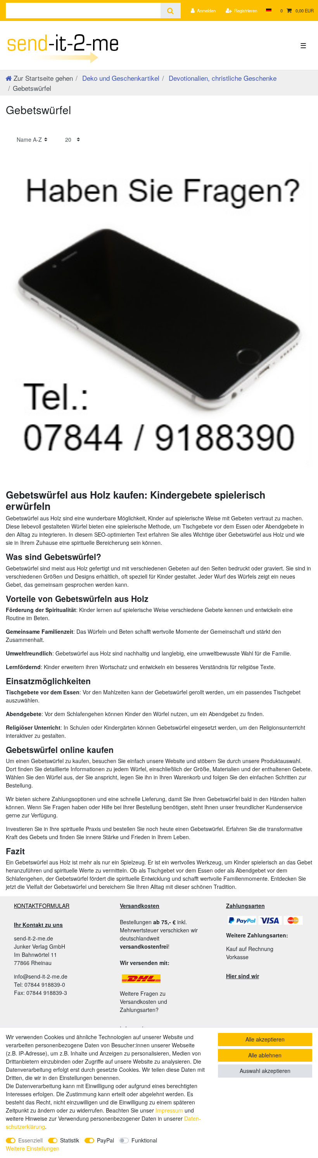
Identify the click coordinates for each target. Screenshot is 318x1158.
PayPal (105, 1140)
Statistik (69, 1140)
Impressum (169, 1110)
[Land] (268, 10)
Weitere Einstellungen (32, 1148)
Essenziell (30, 1140)
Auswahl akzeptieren (265, 1071)
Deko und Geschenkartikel (119, 78)
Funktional (144, 1140)
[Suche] (170, 10)
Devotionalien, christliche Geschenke (222, 78)
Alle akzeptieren (265, 1039)
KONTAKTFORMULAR (41, 905)
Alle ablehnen (265, 1055)
